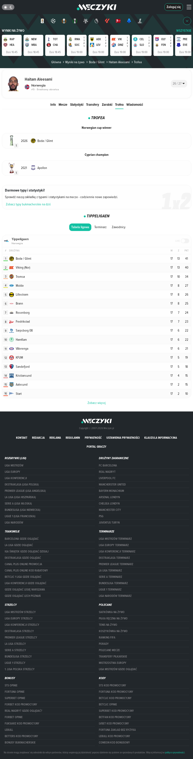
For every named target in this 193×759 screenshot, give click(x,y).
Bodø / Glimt (96, 62)
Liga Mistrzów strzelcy (20, 612)
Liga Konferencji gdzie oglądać (25, 583)
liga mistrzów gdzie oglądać (118, 669)
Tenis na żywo (108, 625)
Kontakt (21, 437)
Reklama (55, 437)
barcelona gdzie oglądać (22, 539)
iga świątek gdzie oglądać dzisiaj (26, 551)
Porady (104, 644)
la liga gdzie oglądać (19, 545)
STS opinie (11, 685)
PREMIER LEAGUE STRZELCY (21, 637)
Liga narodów (14, 522)
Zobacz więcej (97, 402)
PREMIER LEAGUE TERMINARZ (116, 564)
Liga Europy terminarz (114, 545)
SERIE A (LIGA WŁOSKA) (18, 503)
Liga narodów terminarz (115, 596)
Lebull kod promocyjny (114, 736)
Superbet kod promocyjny (116, 711)
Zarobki (107, 104)
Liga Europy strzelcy (19, 618)
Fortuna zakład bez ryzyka (117, 730)
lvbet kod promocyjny (114, 723)
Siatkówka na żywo (112, 612)
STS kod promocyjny (112, 685)
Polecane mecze (109, 650)
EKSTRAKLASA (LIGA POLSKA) (22, 484)
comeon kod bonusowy (114, 742)
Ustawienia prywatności (123, 437)
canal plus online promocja (23, 564)
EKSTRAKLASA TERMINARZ (114, 558)
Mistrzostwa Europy (112, 663)
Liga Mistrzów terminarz (115, 539)
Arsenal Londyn (109, 497)
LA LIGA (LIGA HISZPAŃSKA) (20, 497)
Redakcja (38, 437)
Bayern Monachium (111, 491)
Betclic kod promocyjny (115, 698)
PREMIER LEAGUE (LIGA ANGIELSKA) (25, 491)
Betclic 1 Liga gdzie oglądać (23, 577)
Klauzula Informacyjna (160, 437)
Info (53, 104)
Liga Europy (12, 472)
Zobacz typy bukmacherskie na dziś (28, 204)
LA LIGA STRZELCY (15, 644)
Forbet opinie (14, 717)
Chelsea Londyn (109, 503)
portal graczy (96, 446)
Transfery (92, 104)
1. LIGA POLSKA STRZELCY (20, 669)
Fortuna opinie (14, 692)
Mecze (63, 104)
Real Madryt (107, 472)
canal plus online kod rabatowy (26, 570)
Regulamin (73, 437)
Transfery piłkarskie (113, 656)
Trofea (119, 104)
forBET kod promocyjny (21, 704)
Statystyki (76, 104)
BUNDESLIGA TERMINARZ (113, 583)
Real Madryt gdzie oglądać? (23, 711)
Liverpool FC (107, 478)
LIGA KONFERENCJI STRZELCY (22, 625)
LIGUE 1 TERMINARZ (110, 589)
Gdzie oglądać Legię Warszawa (25, 589)
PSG (101, 516)
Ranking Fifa (107, 637)
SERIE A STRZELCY (15, 650)
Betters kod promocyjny (21, 736)
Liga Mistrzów (14, 465)
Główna (56, 62)
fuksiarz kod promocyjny (22, 723)
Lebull (9, 730)
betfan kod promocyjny (115, 717)
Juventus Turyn (109, 522)
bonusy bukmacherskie (20, 742)
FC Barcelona (108, 465)
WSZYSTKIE (183, 31)
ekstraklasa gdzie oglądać (23, 558)
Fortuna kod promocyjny (116, 692)
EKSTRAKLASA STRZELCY (19, 631)
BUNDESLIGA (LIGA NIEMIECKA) (22, 510)
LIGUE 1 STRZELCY (15, 663)
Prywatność (93, 437)
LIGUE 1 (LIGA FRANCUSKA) (20, 516)
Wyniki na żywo (13, 31)
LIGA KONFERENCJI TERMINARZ (117, 551)
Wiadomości (134, 104)
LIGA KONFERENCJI (16, 478)
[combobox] (179, 83)
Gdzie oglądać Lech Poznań (22, 596)
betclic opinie (108, 704)
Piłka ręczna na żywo (113, 618)
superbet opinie (15, 698)
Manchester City (110, 510)
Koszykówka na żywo (113, 631)
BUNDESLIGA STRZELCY (18, 656)
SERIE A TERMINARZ (110, 577)
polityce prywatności (175, 752)
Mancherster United (112, 484)
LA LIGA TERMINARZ (110, 570)
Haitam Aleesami (119, 62)
